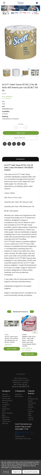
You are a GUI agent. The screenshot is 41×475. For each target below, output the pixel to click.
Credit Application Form (6, 409)
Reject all (16, 472)
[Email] (9, 143)
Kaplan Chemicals (32, 402)
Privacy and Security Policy (7, 399)
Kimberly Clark (33, 399)
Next (35, 332)
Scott (30, 409)
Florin (30, 415)
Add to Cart (12, 349)
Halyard (30, 411)
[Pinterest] (23, 143)
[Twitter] (19, 143)
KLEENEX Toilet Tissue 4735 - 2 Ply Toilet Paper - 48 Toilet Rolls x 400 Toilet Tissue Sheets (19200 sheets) (29, 341)
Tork (29, 397)
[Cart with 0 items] (36, 2)
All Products (19, 396)
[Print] (14, 143)
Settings (6, 472)
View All (30, 420)
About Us (5, 394)
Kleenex (30, 407)
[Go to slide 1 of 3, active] (18, 358)
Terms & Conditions (6, 404)
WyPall (30, 405)
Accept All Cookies (31, 472)
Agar (29, 413)
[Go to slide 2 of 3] (20, 358)
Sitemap (5, 423)
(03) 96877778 (24, 387)
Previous (6, 332)
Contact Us (6, 396)
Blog (3, 415)
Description (20, 159)
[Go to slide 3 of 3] (23, 358)
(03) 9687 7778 (21, 429)
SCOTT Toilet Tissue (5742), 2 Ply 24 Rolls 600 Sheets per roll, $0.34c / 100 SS (11, 339)
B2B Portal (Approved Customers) (6, 419)
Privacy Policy (17, 467)
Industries (18, 394)
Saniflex (30, 418)
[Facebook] (4, 143)
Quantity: (21, 124)
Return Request (7, 413)
